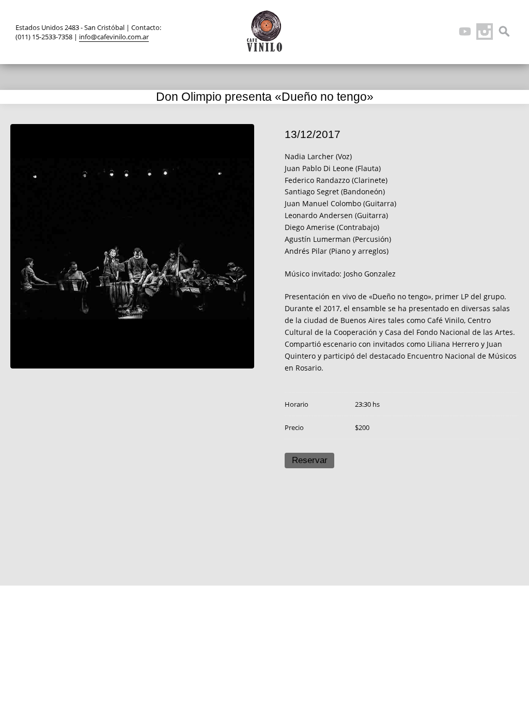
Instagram (484, 31)
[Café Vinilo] (264, 31)
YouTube (465, 31)
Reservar (310, 460)
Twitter (406, 31)
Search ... (504, 31)
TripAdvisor (445, 31)
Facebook (425, 31)
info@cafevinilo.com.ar (114, 36)
